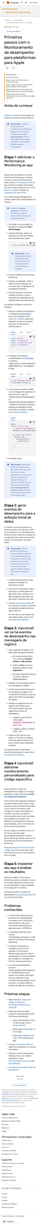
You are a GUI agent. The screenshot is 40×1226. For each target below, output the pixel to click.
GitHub (4, 1131)
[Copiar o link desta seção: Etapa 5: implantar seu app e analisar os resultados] (27, 872)
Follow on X (5, 1147)
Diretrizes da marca (8, 1177)
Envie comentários (13, 31)
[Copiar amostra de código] (34, 243)
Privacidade (20, 1216)
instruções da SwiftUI (19, 412)
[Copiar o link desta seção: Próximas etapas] (32, 994)
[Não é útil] (17, 27)
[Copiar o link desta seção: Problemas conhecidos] (24, 910)
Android (4, 1194)
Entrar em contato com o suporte (13, 1163)
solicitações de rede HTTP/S (15, 193)
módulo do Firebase (16, 319)
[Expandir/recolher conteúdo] (17, 74)
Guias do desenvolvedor (10, 1118)
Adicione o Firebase (12, 115)
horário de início (19, 1025)
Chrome (4, 1197)
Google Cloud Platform (9, 1204)
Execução (29, 23)
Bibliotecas (5, 1128)
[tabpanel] (22, 344)
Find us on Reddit (7, 1144)
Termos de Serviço (8, 1216)
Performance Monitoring (17, 12)
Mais (28, 332)
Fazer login (33, 2)
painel (24, 603)
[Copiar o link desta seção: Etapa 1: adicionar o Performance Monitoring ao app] (6, 169)
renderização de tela (24, 183)
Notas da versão (7, 1173)
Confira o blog (6, 1140)
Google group (6, 1170)
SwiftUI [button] (13, 332)
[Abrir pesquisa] (22, 2)
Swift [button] (21, 332)
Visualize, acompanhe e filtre (20, 1044)
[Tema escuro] (30, 243)
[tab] (13, 332)
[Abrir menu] (3, 2)
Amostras (5, 1124)
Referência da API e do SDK (11, 1121)
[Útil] (14, 27)
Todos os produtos (8, 1207)
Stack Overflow (7, 1167)
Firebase (7, 20)
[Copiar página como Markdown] (13, 68)
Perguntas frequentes (9, 1180)
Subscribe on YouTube (9, 1151)
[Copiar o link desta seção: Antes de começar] (6, 110)
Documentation (9, 9)
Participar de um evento (10, 1154)
